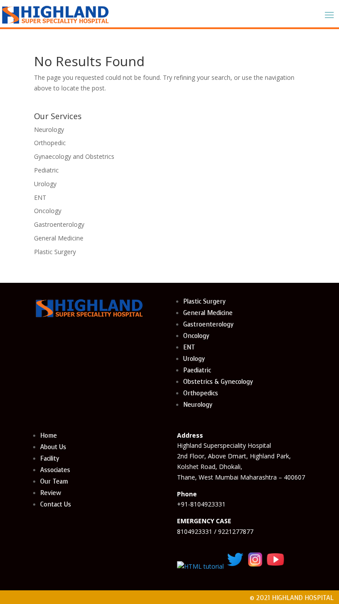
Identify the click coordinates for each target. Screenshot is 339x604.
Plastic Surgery (55, 252)
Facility (49, 458)
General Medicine (58, 238)
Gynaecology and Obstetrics (74, 156)
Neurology (49, 129)
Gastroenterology (59, 224)
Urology (45, 184)
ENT (40, 197)
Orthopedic (50, 143)
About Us (53, 447)
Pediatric (46, 170)
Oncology (47, 210)
